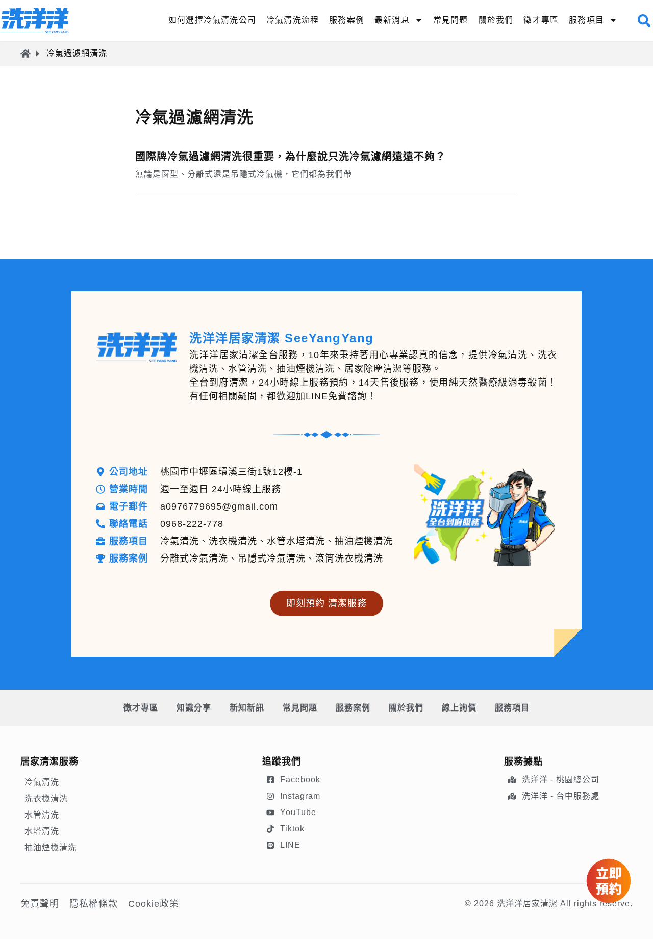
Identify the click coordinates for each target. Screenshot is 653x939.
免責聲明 (39, 904)
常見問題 (450, 20)
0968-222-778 (191, 524)
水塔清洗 (41, 831)
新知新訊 (247, 707)
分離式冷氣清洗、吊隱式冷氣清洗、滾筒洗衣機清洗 (271, 558)
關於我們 (496, 20)
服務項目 (512, 707)
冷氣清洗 (41, 782)
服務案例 (346, 20)
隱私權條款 (93, 904)
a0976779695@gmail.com (219, 506)
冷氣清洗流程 (292, 20)
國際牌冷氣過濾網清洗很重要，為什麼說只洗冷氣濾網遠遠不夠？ (290, 156)
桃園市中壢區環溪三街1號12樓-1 (231, 472)
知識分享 (194, 707)
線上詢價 (459, 707)
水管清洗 (41, 814)
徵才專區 (541, 20)
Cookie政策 (153, 904)
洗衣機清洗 (46, 798)
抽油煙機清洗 (50, 847)
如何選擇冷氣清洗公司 (212, 20)
